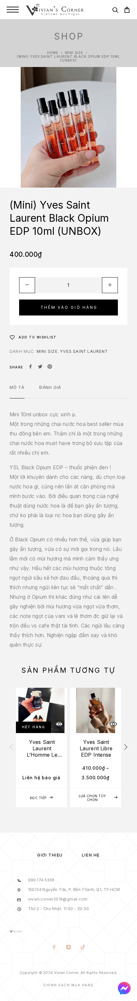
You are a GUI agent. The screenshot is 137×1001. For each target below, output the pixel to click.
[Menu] (12, 9)
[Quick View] (59, 724)
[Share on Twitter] (40, 367)
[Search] (115, 11)
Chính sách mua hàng (68, 985)
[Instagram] (68, 947)
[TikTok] (83, 947)
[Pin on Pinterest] (49, 367)
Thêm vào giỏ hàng (69, 307)
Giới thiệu (50, 855)
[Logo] (54, 9)
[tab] (17, 391)
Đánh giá (50, 387)
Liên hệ (91, 855)
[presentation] (11, 747)
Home (52, 53)
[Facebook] (54, 947)
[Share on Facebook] (30, 367)
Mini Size (74, 53)
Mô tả (17, 387)
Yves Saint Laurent (84, 351)
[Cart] (127, 11)
